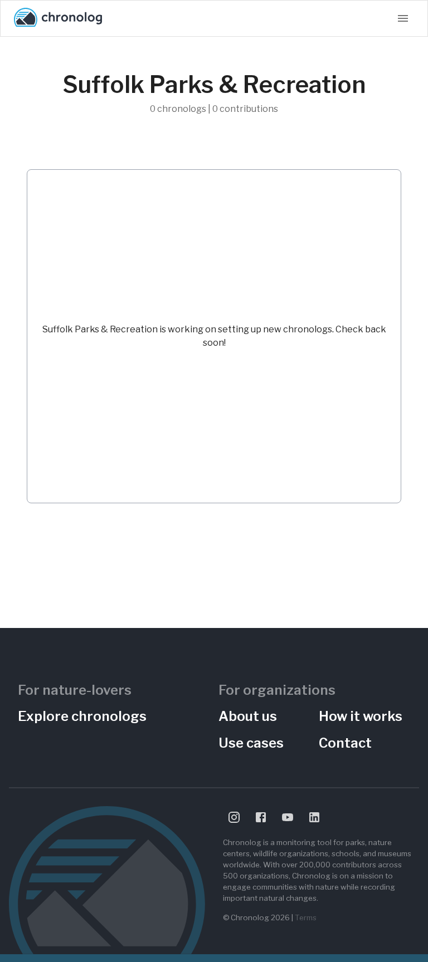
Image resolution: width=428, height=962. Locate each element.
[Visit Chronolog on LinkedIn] (314, 817)
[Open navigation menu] (403, 18)
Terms (306, 917)
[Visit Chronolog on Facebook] (261, 817)
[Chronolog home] (58, 18)
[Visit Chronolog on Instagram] (234, 817)
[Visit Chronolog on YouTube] (287, 817)
